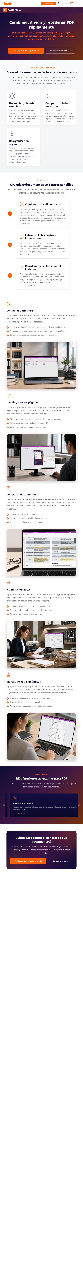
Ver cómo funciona (61, 50)
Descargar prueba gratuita (25, 50)
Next (79, 805)
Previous (3, 805)
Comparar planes (60, 861)
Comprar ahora (48, 3)
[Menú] (78, 10)
